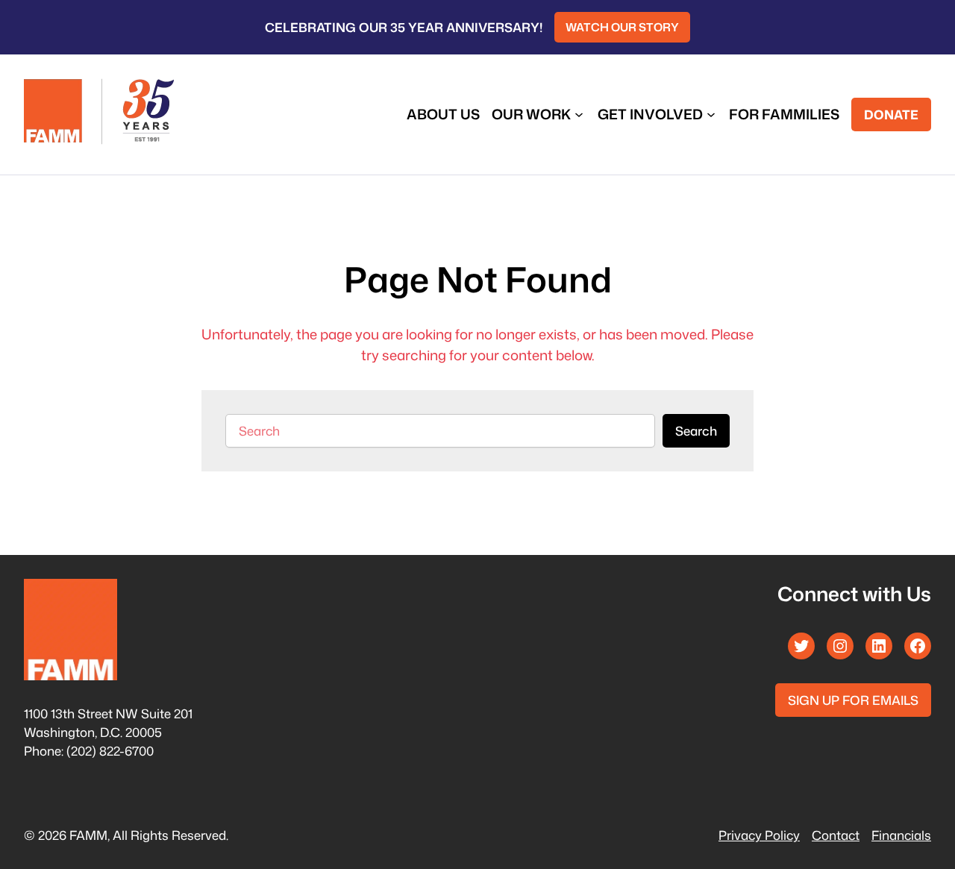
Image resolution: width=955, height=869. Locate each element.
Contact (836, 835)
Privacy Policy (759, 835)
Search (696, 430)
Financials (901, 835)
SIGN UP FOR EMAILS (853, 700)
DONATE (891, 114)
